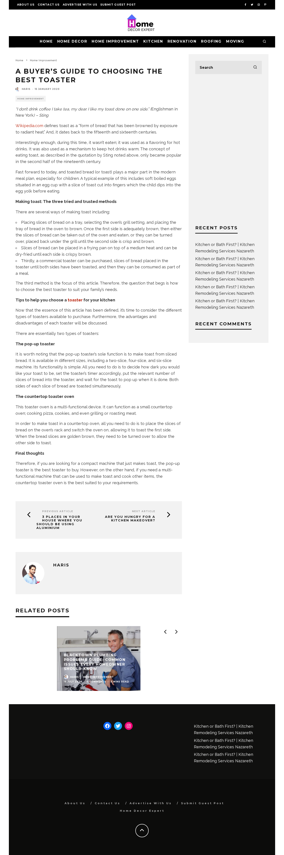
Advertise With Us (80, 4)
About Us (26, 4)
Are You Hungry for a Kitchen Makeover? (130, 519)
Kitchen (153, 41)
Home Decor (72, 41)
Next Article (143, 511)
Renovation (182, 41)
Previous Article (57, 511)
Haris (26, 89)
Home (46, 41)
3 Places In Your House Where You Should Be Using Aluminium (59, 522)
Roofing (211, 41)
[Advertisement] (228, 149)
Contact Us (49, 4)
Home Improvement (115, 41)
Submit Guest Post (118, 4)
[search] (255, 67)
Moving (235, 41)
